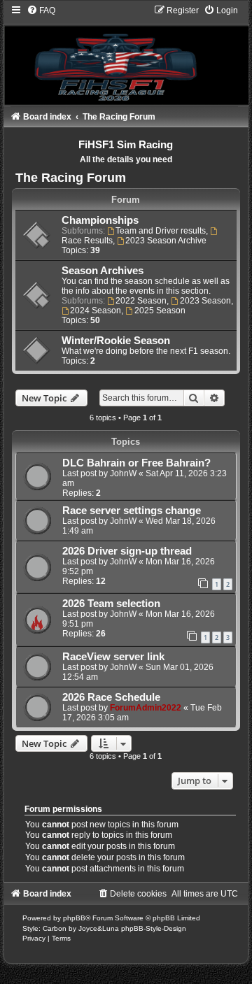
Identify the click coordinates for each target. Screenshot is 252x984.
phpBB (74, 918)
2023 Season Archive (165, 240)
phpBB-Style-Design (153, 928)
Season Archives (103, 270)
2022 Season (141, 301)
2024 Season (95, 310)
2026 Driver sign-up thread (127, 551)
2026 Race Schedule (111, 697)
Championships (100, 220)
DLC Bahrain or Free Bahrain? (136, 463)
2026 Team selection (111, 603)
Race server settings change (131, 510)
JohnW (123, 473)
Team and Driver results (160, 231)
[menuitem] (41, 10)
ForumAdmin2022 (145, 708)
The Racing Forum (70, 178)
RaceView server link (113, 656)
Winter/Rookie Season (116, 340)
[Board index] (126, 54)
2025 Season (160, 310)
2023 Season (205, 301)
